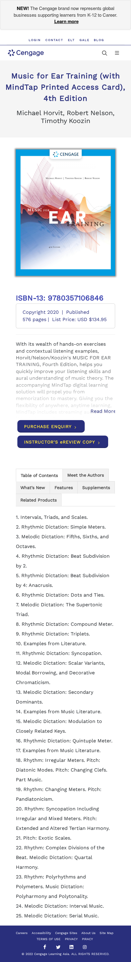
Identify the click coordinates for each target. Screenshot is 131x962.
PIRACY (87, 939)
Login (35, 40)
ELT (71, 40)
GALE (85, 40)
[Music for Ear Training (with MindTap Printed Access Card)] (65, 212)
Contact (54, 40)
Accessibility (41, 933)
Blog (99, 40)
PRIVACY (71, 939)
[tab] (39, 475)
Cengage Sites (66, 933)
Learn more (66, 21)
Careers (21, 933)
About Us (88, 933)
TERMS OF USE (49, 939)
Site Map (107, 933)
